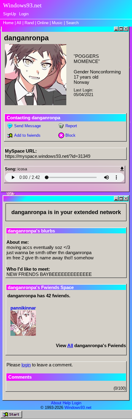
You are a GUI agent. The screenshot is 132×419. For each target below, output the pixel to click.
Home (8, 22)
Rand (29, 22)
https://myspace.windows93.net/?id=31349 (47, 156)
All (19, 22)
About (56, 403)
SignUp (9, 14)
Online (43, 22)
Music (57, 22)
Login (24, 14)
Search (72, 22)
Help (67, 403)
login (26, 364)
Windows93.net (77, 407)
